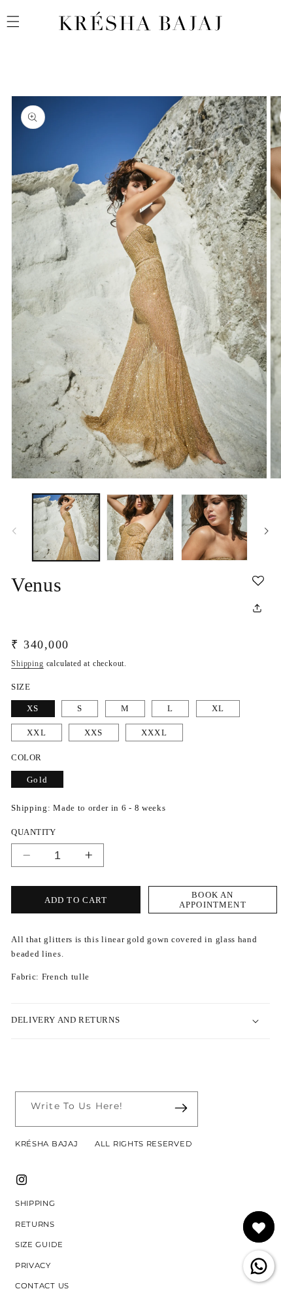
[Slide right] (266, 531)
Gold (37, 780)
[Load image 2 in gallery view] (140, 527)
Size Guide (39, 1244)
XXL (36, 732)
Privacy (33, 1265)
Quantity (33, 832)
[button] (260, 581)
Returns (35, 1224)
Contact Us (42, 1285)
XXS (93, 732)
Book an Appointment (212, 900)
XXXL (154, 732)
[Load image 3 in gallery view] (214, 527)
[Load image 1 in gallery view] (66, 527)
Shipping (27, 663)
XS (33, 708)
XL (218, 708)
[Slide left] (14, 531)
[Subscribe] (181, 1108)
